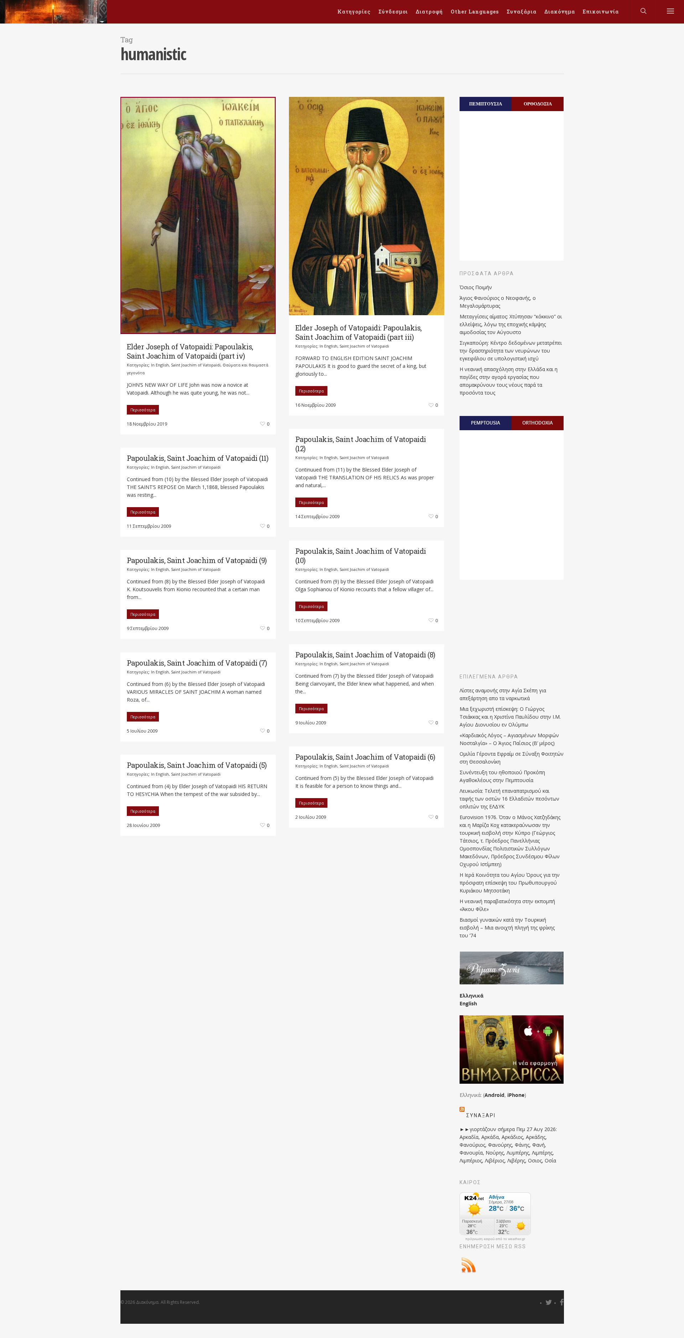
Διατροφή (429, 11)
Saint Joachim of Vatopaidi (196, 365)
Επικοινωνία (601, 11)
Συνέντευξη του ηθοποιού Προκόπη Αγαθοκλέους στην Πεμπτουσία (502, 776)
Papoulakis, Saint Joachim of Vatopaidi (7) (197, 662)
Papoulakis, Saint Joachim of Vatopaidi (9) (197, 560)
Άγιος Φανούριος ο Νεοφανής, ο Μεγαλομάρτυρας (498, 302)
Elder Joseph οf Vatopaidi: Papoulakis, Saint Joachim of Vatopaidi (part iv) (190, 351)
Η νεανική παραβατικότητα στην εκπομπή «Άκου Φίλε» (507, 905)
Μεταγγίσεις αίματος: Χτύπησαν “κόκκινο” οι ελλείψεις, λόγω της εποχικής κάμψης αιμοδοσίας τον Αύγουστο (511, 324)
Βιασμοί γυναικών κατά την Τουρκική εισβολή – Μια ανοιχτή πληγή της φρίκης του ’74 (507, 927)
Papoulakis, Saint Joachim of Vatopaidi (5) (197, 765)
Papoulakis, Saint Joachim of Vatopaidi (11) (198, 458)
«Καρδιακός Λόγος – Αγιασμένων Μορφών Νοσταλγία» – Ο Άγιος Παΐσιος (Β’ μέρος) (509, 739)
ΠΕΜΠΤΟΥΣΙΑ (485, 103)
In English (160, 365)
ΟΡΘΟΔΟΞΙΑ (538, 103)
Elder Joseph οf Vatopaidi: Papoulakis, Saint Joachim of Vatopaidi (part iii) (358, 332)
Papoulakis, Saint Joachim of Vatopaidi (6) (365, 756)
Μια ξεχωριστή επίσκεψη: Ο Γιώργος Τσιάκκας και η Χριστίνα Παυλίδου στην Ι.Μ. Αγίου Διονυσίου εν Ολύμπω (510, 717)
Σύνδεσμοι (393, 11)
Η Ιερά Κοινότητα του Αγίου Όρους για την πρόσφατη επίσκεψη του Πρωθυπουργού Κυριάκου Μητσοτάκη (510, 882)
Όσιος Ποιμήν (476, 287)
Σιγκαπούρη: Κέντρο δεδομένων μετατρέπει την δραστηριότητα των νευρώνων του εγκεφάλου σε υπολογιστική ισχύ (511, 350)
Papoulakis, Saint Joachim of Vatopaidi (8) (365, 654)
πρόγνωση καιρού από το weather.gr (495, 1239)
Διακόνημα (559, 11)
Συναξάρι (481, 1115)
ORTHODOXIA (537, 423)
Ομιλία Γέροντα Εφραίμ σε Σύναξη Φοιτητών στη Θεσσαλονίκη (512, 757)
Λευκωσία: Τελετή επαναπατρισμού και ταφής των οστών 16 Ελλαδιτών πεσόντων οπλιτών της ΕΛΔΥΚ (509, 798)
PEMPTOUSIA (485, 423)
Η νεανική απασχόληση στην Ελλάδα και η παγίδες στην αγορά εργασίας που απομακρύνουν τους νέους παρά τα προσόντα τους (509, 381)
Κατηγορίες (353, 11)
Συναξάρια (522, 11)
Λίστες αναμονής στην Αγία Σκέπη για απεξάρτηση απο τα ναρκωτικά (503, 694)
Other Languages (475, 11)
